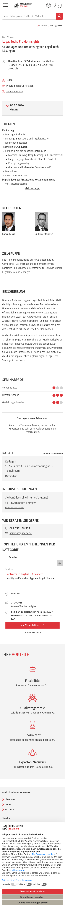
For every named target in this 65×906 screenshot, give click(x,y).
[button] (60, 563)
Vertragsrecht (56, 26)
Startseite (43, 26)
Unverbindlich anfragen (23, 503)
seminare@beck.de (21, 533)
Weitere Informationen (14, 508)
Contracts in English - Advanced (24, 574)
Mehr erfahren (11, 476)
